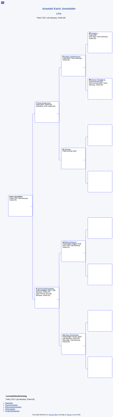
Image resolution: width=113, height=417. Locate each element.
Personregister (11, 405)
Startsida (9, 403)
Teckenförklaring (12, 411)
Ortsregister (10, 409)
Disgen (69, 415)
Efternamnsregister (13, 407)
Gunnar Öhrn (53, 415)
